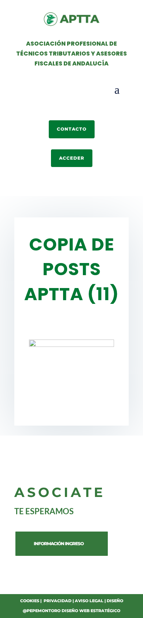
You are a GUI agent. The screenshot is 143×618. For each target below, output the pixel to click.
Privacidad (58, 600)
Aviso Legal (89, 600)
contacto (72, 129)
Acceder (71, 158)
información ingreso (59, 543)
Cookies (29, 600)
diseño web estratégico (91, 610)
